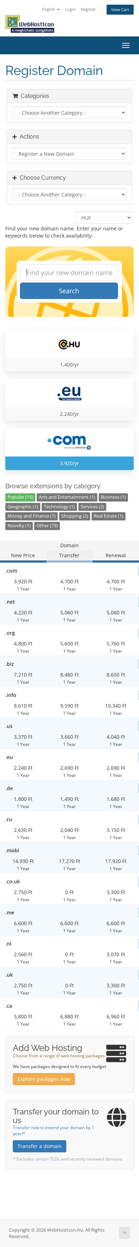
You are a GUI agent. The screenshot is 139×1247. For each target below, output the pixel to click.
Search (69, 290)
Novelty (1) (19, 526)
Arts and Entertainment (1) (67, 497)
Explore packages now (43, 1079)
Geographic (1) (22, 507)
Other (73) (47, 526)
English (49, 9)
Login (70, 9)
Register (88, 9)
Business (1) (113, 497)
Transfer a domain (39, 1146)
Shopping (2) (74, 516)
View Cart (120, 9)
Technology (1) (59, 507)
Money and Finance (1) (31, 516)
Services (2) (92, 507)
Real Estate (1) (108, 516)
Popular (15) (20, 497)
